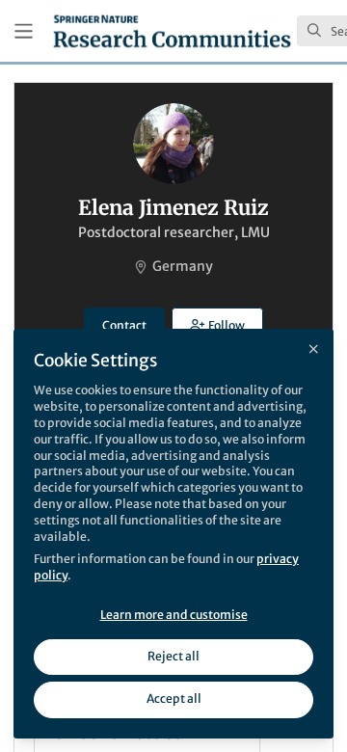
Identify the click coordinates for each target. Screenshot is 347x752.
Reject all (173, 656)
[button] (217, 325)
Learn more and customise (174, 614)
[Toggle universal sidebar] (23, 31)
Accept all (174, 698)
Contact (124, 325)
